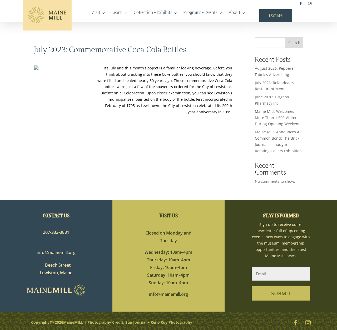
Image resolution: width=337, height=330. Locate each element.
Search (294, 42)
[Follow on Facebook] (301, 3)
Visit (95, 13)
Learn (117, 13)
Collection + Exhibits (153, 13)
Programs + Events (200, 13)
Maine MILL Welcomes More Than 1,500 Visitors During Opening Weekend (278, 117)
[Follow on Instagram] (309, 3)
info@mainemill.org (56, 252)
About (234, 13)
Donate (276, 16)
